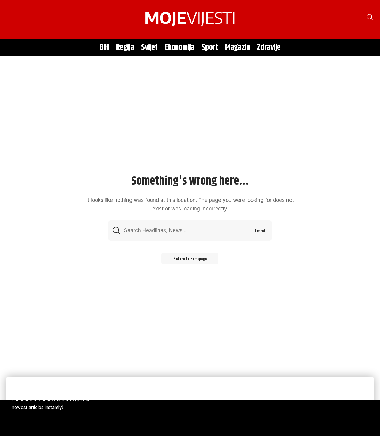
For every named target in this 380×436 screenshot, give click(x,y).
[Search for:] (184, 230)
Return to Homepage (190, 258)
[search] (13, 19)
